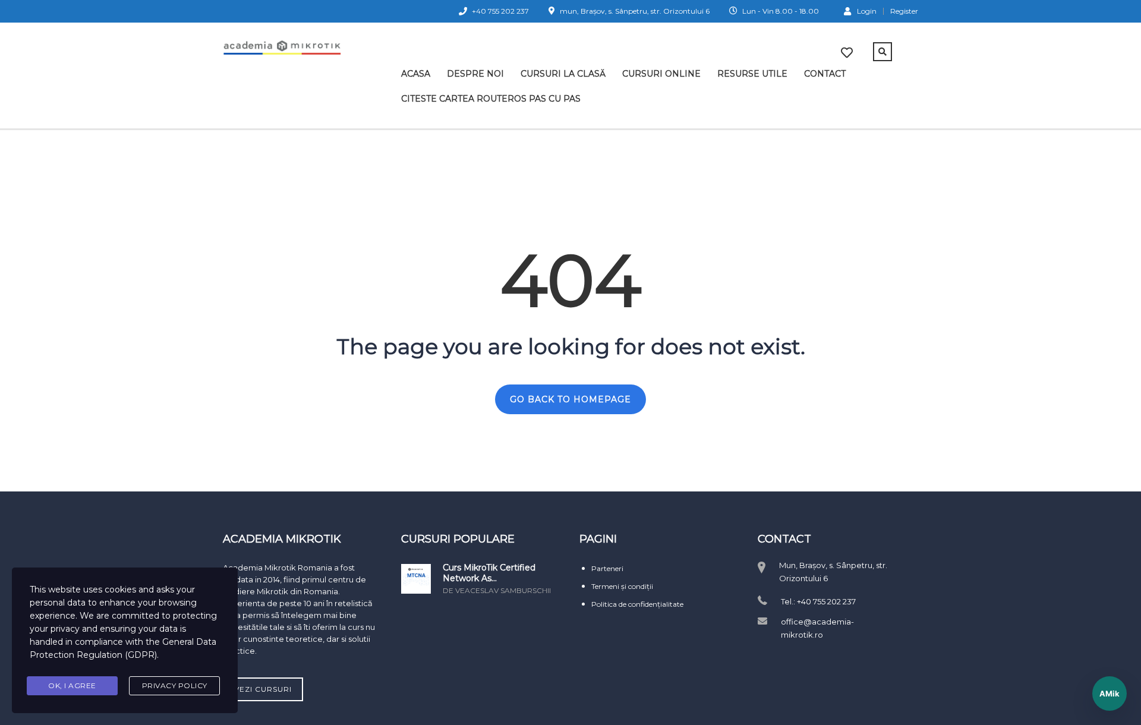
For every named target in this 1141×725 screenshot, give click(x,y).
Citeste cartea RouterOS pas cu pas (491, 98)
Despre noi (475, 73)
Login (867, 11)
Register (904, 11)
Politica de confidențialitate (637, 604)
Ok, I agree (72, 685)
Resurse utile (752, 73)
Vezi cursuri (263, 689)
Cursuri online (661, 73)
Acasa (415, 73)
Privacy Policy (174, 685)
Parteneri (607, 568)
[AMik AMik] (1109, 693)
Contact (825, 73)
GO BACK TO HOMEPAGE (570, 399)
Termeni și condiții (622, 586)
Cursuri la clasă (563, 73)
